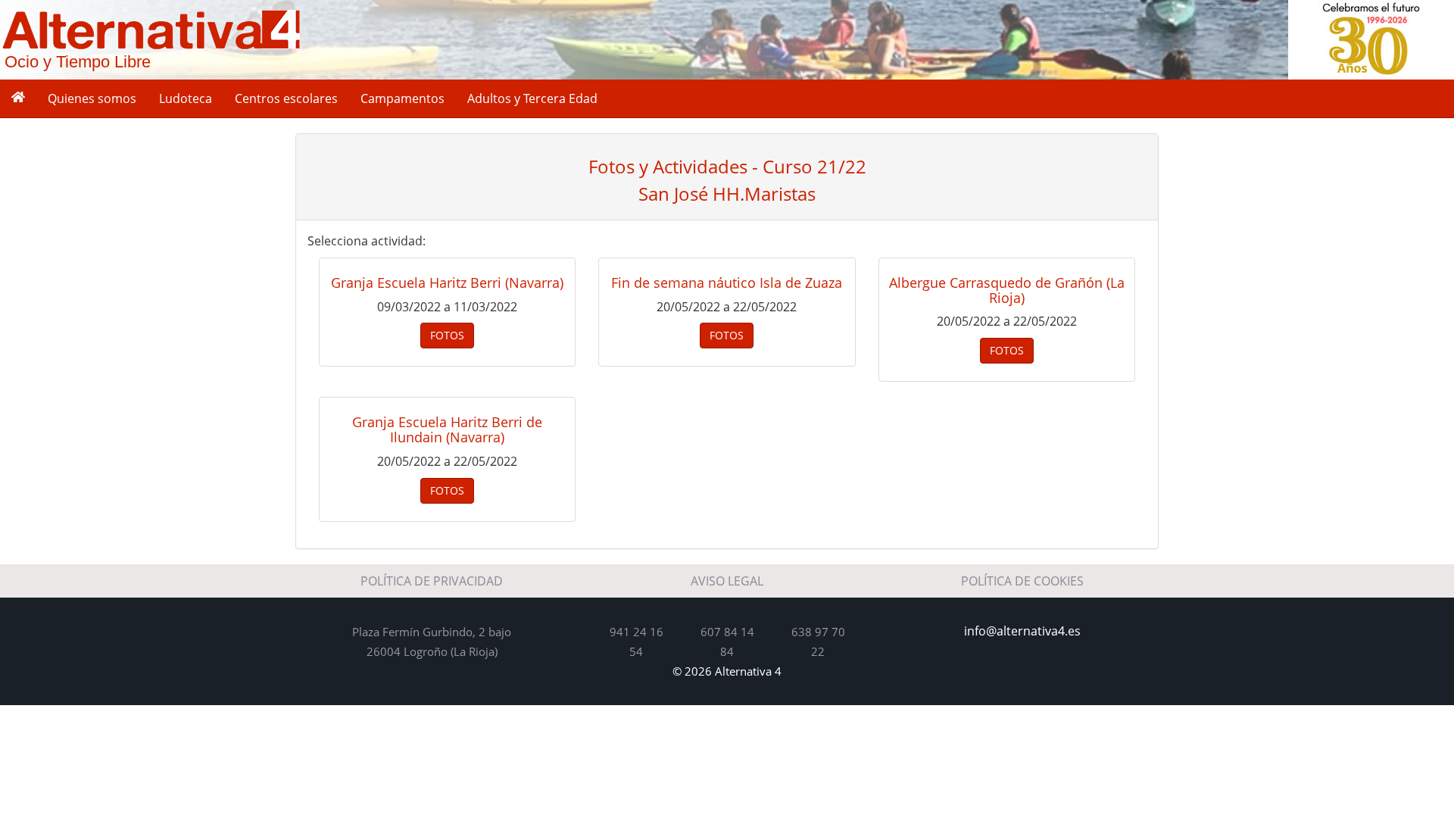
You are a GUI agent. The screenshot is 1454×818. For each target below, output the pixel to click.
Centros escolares (286, 98)
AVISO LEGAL (727, 581)
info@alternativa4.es (1022, 631)
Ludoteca (185, 98)
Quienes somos (92, 98)
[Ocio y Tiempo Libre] (151, 29)
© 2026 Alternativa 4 (727, 671)
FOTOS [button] (447, 335)
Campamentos (402, 98)
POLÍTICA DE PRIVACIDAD (431, 581)
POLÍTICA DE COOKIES (1022, 581)
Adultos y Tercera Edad (532, 98)
